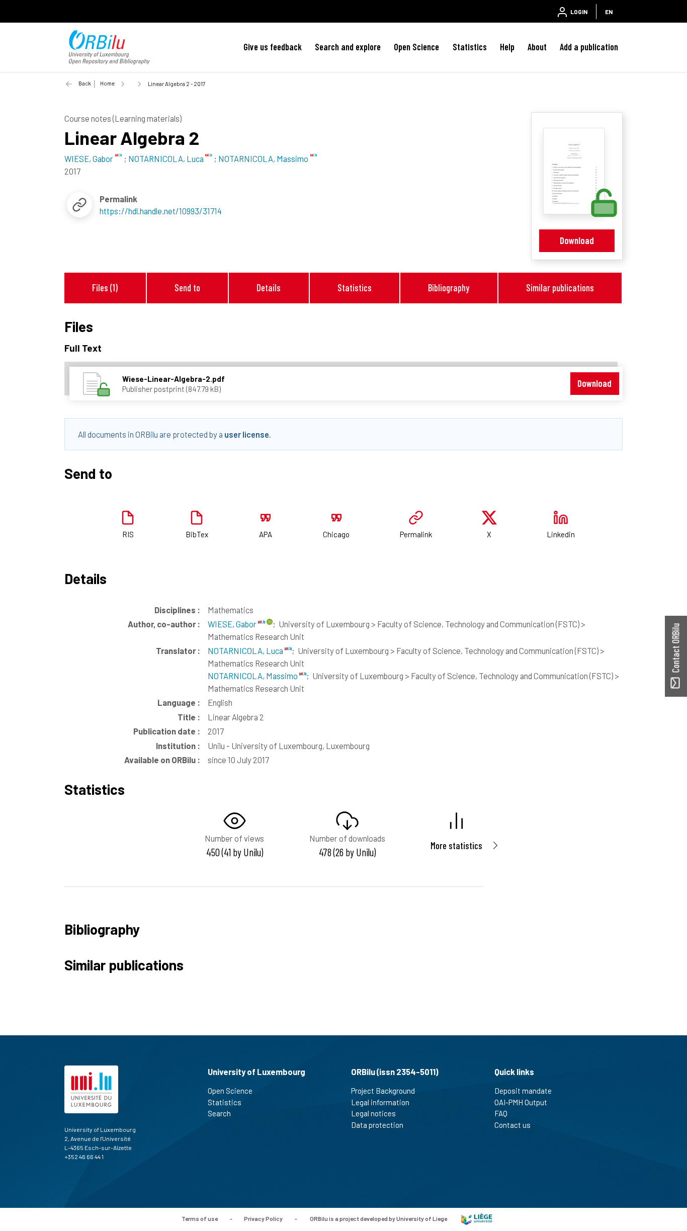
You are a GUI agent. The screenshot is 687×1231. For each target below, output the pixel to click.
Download (577, 240)
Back (84, 83)
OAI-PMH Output (520, 1102)
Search (219, 1113)
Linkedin (561, 534)
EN (609, 11)
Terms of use (200, 1218)
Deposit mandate (523, 1090)
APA (265, 534)
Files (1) (105, 287)
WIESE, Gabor (233, 624)
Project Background (383, 1090)
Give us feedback (272, 46)
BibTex (197, 534)
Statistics (470, 46)
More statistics (456, 845)
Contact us (512, 1124)
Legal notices (373, 1113)
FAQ (500, 1113)
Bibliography (448, 287)
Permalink (416, 534)
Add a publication (589, 46)
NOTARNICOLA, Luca (246, 650)
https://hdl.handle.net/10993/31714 (161, 211)
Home (107, 83)
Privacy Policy (263, 1218)
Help (507, 46)
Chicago (336, 534)
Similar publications (560, 287)
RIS (128, 534)
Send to (187, 287)
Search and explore (348, 46)
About (537, 46)
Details (268, 287)
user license (246, 434)
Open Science (416, 46)
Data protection (377, 1124)
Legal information (380, 1102)
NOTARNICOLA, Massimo (253, 676)
